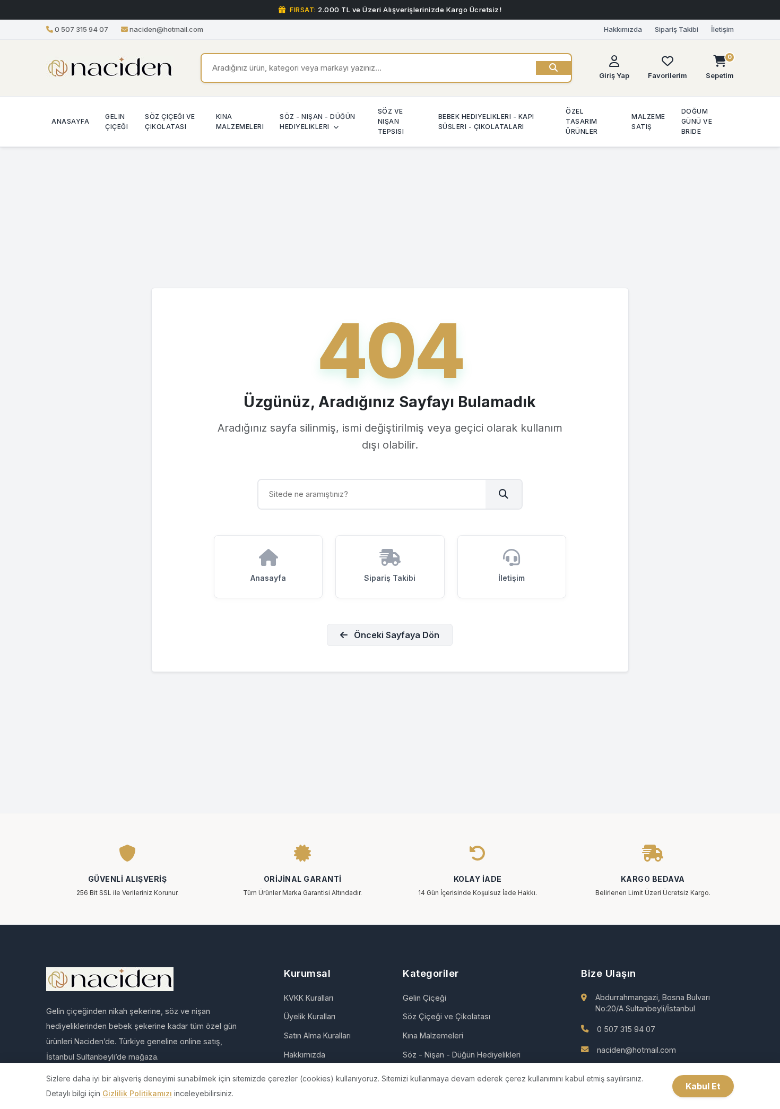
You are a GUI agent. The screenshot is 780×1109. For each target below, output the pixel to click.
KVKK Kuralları (308, 997)
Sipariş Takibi (676, 29)
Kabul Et (703, 1086)
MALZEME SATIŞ (648, 121)
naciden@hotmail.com (636, 1049)
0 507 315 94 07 (626, 1029)
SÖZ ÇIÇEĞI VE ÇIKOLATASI (170, 121)
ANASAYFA (70, 121)
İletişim (722, 29)
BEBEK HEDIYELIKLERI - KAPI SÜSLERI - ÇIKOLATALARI (486, 121)
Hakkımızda (623, 29)
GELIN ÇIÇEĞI (116, 121)
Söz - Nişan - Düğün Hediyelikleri (462, 1054)
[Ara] (553, 68)
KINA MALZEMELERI (240, 121)
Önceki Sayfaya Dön (395, 635)
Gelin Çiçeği (424, 997)
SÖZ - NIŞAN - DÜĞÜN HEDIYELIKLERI (318, 121)
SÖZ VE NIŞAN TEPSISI (391, 121)
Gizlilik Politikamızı (137, 1093)
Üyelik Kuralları (309, 1016)
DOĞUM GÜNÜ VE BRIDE (697, 121)
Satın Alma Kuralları (317, 1035)
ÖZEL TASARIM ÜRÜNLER (582, 121)
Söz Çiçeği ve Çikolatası (446, 1016)
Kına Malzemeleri (433, 1035)
